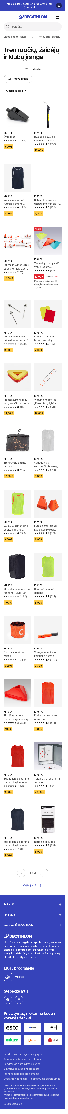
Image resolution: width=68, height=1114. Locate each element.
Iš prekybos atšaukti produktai (22, 1068)
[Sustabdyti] (59, 5)
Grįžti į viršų (30, 885)
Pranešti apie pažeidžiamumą (21, 1073)
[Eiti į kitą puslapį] (44, 873)
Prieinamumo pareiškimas (44, 1078)
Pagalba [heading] (9, 904)
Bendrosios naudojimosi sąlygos (23, 1054)
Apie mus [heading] (9, 914)
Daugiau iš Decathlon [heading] (18, 924)
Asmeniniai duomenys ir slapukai (23, 1058)
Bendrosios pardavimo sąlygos (22, 1063)
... (32, 36)
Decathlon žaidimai (15, 1078)
